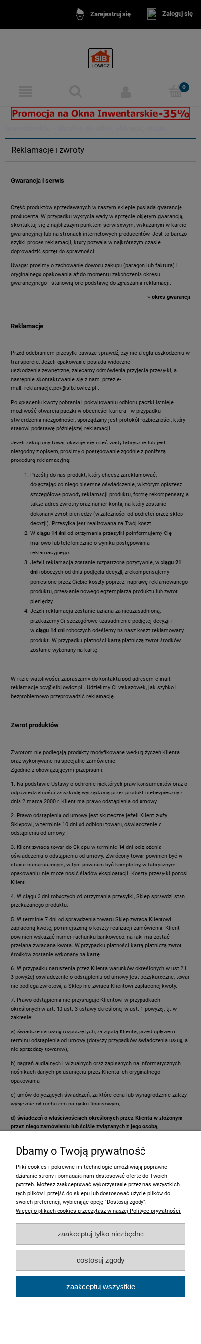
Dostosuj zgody (101, 1260)
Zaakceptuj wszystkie (100, 1286)
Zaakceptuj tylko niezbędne (101, 1234)
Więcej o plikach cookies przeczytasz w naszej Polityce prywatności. (98, 1211)
